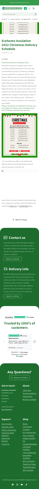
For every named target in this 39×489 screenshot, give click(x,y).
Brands (25, 424)
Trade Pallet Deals (29, 467)
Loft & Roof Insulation (27, 448)
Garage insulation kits (29, 439)
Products (4, 19)
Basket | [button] (34, 8)
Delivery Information (9, 430)
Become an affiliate (29, 399)
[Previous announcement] (4, 3)
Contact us (13, 206)
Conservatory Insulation (27, 428)
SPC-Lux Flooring (29, 461)
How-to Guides (15, 19)
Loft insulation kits (29, 453)
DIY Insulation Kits (29, 432)
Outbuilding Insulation (27, 456)
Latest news (27, 390)
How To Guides (7, 424)
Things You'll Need (29, 464)
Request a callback (12, 259)
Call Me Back (23, 206)
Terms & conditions (29, 393)
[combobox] (12, 14)
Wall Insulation (28, 470)
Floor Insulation (28, 435)
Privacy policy (27, 396)
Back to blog (21, 219)
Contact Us (5, 444)
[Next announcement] (35, 3)
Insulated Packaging (30, 444)
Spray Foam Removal (6, 439)
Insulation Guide (7, 427)
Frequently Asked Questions (8, 434)
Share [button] (6, 59)
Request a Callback (21, 378)
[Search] (35, 14)
